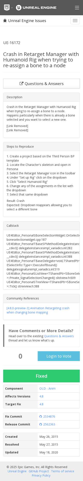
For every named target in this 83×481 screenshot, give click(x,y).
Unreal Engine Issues (27, 20)
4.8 (41, 396)
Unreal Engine (17, 471)
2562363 (49, 424)
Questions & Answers (59, 336)
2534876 (49, 416)
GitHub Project (39, 471)
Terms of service (62, 471)
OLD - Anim (47, 388)
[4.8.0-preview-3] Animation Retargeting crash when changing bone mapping (38, 310)
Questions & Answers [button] (44, 83)
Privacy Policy (41, 475)
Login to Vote (58, 356)
